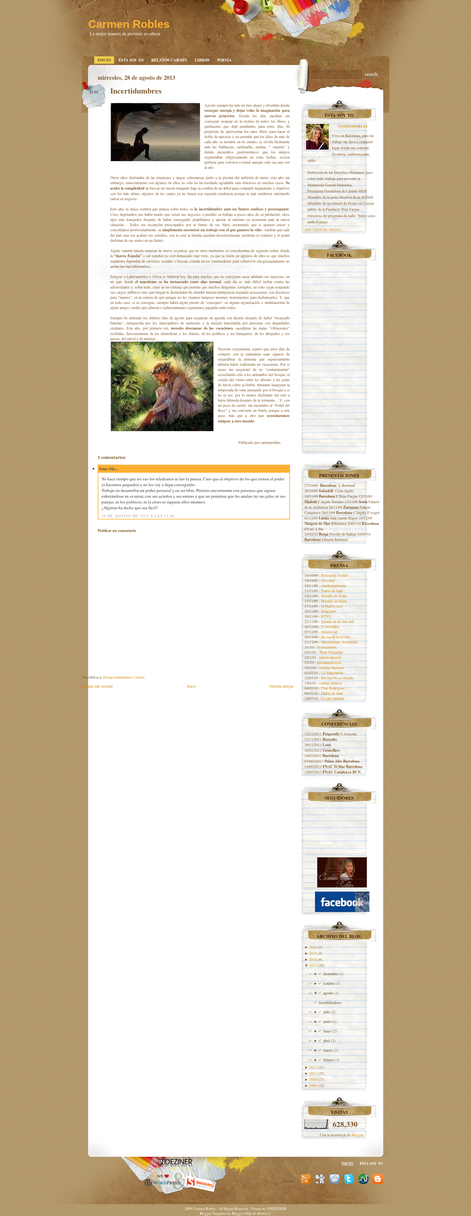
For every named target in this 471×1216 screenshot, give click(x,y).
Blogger (357, 1134)
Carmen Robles (128, 24)
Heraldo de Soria (334, 595)
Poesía (224, 60)
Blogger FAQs (242, 1213)
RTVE (326, 616)
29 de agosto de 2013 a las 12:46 (138, 515)
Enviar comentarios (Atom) (124, 677)
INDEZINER (276, 1208)
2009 (313, 1085)
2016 (313, 947)
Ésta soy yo (131, 60)
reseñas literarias (331, 667)
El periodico (330, 626)
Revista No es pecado (337, 677)
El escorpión (326, 646)
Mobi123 (264, 1213)
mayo (327, 1030)
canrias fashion (330, 682)
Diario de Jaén (332, 590)
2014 (313, 959)
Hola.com (328, 611)
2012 (313, 1067)
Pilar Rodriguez (333, 687)
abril (326, 1040)
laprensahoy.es (330, 657)
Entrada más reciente (97, 686)
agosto (328, 992)
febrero (328, 1059)
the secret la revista (335, 636)
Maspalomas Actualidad (339, 641)
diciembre (330, 973)
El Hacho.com (332, 605)
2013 (313, 965)
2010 (313, 1079)
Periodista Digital (334, 575)
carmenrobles (353, 126)
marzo (328, 1050)
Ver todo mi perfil (323, 230)
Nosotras (328, 580)
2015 (313, 953)
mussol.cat (329, 631)
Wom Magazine (331, 652)
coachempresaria (333, 585)
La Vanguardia (332, 672)
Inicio (104, 60)
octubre (329, 983)
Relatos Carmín (169, 60)
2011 (313, 1073)
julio (326, 1011)
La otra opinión (332, 698)
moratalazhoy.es (329, 662)
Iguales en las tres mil (337, 621)
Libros (202, 60)
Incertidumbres (135, 90)
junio (327, 1021)
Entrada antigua (281, 686)
